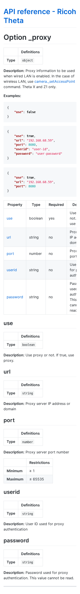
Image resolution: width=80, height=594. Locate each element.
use (9, 218)
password (15, 297)
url (9, 237)
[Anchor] (15, 323)
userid (12, 270)
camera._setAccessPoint (54, 81)
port (10, 253)
